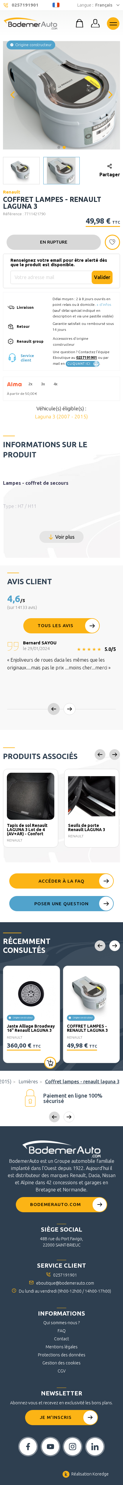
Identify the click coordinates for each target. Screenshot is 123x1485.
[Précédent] (12, 95)
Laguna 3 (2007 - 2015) (61, 416)
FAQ (62, 1330)
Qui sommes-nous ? (61, 1322)
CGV (62, 1371)
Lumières (28, 1081)
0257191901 (86, 357)
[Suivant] (110, 95)
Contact (61, 1338)
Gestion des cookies (61, 1363)
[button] (61, 94)
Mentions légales (62, 1346)
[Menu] (113, 23)
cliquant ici (78, 363)
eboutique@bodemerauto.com (65, 1283)
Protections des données (61, 1354)
